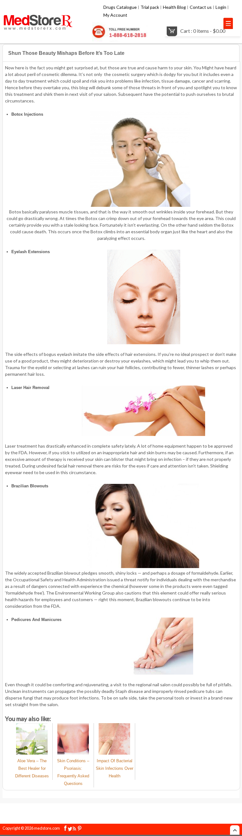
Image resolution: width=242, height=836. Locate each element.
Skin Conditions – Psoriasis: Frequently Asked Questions (73, 772)
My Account (115, 15)
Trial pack (150, 7)
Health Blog (174, 7)
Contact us (201, 7)
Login (221, 7)
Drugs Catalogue (120, 7)
